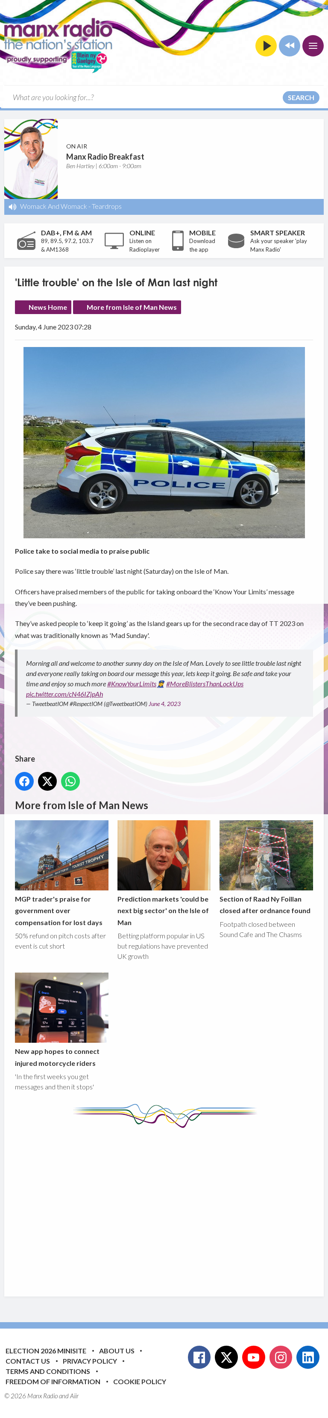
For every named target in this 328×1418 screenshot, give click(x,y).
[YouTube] (253, 1357)
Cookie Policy (139, 1381)
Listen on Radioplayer (144, 245)
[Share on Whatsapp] (70, 781)
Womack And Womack (53, 206)
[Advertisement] (171, 1206)
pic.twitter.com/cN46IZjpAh (64, 694)
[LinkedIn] (307, 1357)
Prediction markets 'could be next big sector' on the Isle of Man (163, 910)
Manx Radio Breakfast (105, 156)
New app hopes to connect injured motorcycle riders (57, 1057)
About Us (117, 1351)
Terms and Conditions (48, 1371)
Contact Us (28, 1361)
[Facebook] (199, 1357)
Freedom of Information (53, 1381)
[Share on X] (47, 781)
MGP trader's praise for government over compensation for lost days (58, 910)
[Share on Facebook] (24, 781)
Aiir (74, 1396)
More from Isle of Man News (132, 307)
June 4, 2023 (165, 703)
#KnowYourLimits (131, 683)
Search (301, 97)
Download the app (202, 245)
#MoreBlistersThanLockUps (204, 683)
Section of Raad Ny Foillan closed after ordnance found (265, 904)
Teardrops (107, 206)
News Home (48, 307)
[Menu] (313, 45)
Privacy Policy (90, 1361)
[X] (226, 1357)
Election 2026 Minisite (46, 1351)
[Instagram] (281, 1357)
